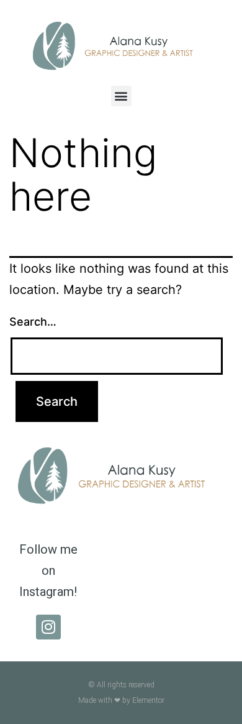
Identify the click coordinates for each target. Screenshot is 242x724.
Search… (32, 321)
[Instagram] (48, 627)
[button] (121, 96)
